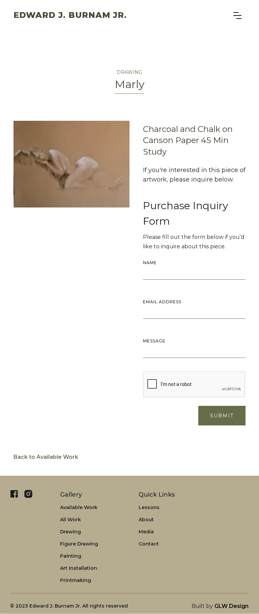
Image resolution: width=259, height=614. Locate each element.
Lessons (149, 507)
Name (150, 262)
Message (154, 340)
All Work (70, 520)
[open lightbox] (71, 164)
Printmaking (75, 580)
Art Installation (78, 568)
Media (146, 532)
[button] (237, 15)
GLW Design (231, 606)
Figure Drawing (79, 544)
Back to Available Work (45, 457)
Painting (70, 556)
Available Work (78, 507)
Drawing (70, 532)
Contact (149, 544)
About (146, 520)
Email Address (162, 301)
